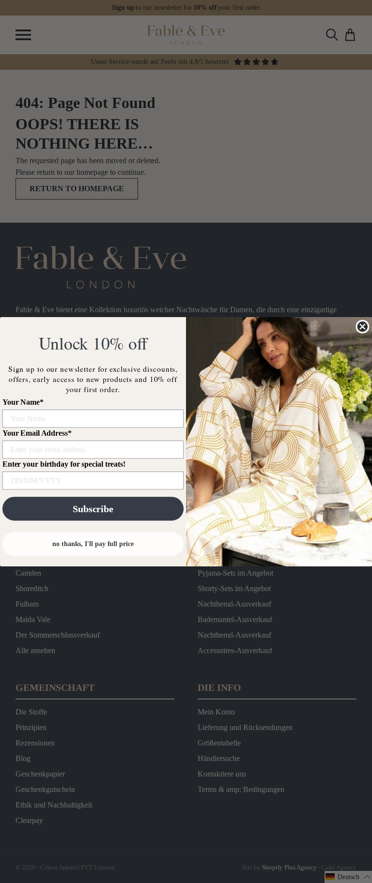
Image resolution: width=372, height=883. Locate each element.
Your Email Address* (37, 433)
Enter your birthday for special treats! (63, 464)
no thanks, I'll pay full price (92, 543)
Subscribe (93, 508)
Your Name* (23, 402)
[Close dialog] (362, 326)
